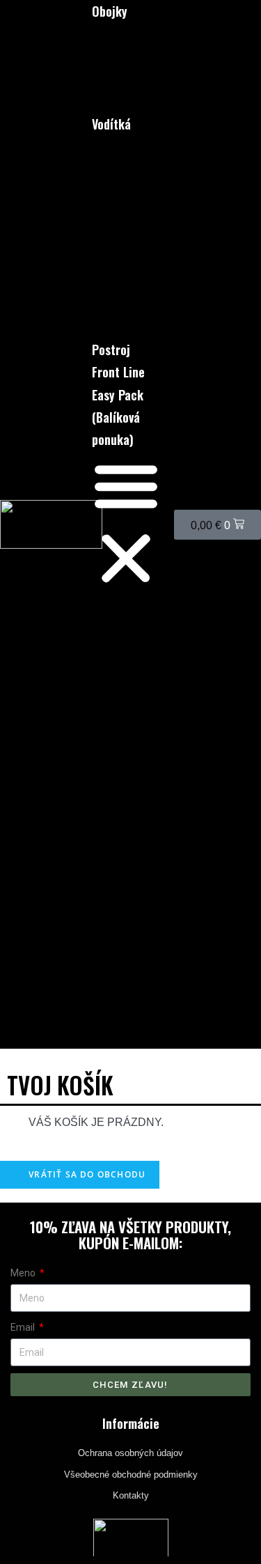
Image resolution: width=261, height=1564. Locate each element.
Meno (24, 1272)
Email (23, 1327)
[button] (126, 524)
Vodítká (111, 124)
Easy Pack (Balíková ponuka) (117, 417)
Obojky (109, 11)
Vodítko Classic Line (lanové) (123, 214)
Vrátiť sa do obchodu (85, 1174)
